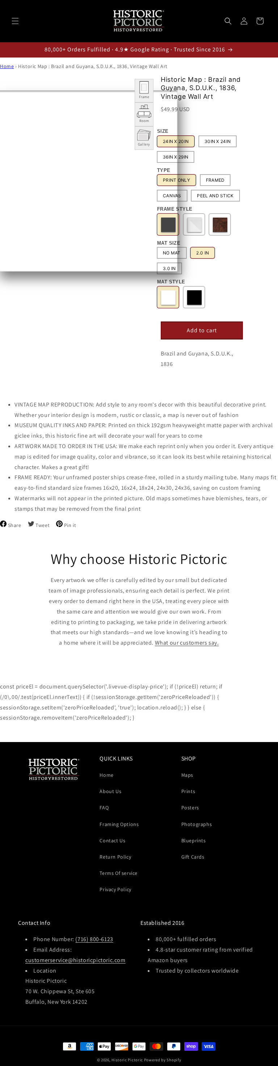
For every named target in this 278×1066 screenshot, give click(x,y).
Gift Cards (193, 857)
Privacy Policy (115, 889)
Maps (187, 775)
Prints (188, 791)
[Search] (228, 21)
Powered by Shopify (162, 1059)
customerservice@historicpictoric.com (75, 960)
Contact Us (112, 840)
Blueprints (193, 840)
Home (7, 66)
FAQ (104, 807)
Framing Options (119, 824)
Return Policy (115, 857)
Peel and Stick (215, 195)
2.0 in (202, 253)
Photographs (196, 824)
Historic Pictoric (127, 1059)
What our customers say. (187, 642)
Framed (215, 180)
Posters (190, 807)
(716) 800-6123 (94, 939)
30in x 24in (218, 141)
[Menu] (15, 21)
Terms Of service (119, 873)
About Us (110, 791)
